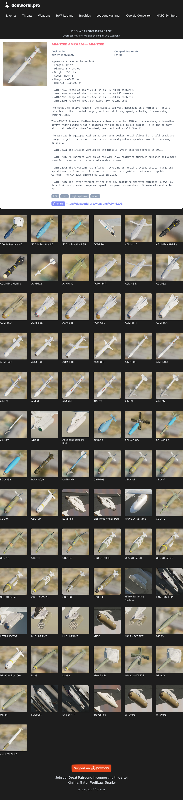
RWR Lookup (64, 15)
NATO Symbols (167, 15)
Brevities (85, 15)
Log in (101, 789)
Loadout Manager (108, 15)
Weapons (44, 15)
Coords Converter (138, 15)
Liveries (11, 15)
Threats (27, 15)
